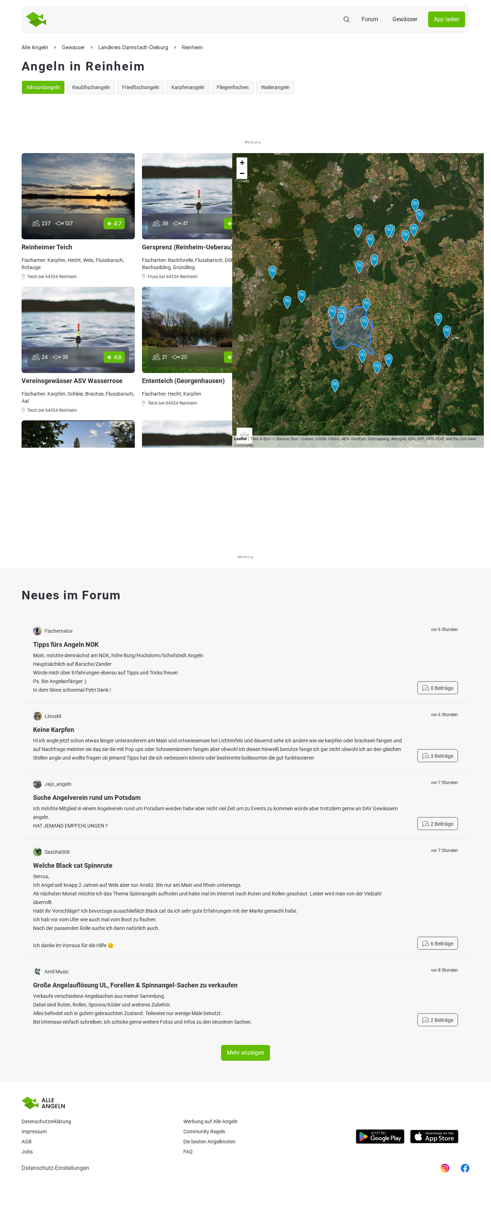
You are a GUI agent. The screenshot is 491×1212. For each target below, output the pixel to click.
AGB (27, 1141)
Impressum (34, 1131)
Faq (188, 1152)
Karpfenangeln (188, 87)
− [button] (242, 173)
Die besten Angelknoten (209, 1141)
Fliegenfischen (233, 87)
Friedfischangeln (140, 87)
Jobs (27, 1152)
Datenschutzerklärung (46, 1121)
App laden (446, 19)
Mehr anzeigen (245, 1052)
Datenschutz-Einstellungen (55, 1168)
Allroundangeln (43, 87)
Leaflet (240, 438)
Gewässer (405, 19)
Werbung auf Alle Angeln (210, 1121)
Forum (370, 19)
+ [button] (242, 162)
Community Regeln (204, 1131)
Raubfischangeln (91, 87)
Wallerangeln (275, 87)
